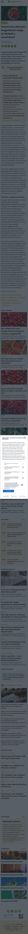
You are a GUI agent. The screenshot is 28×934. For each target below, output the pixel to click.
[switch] (22, 467)
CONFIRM (8, 491)
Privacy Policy (22, 496)
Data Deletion (6, 496)
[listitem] (14, 464)
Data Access (14, 496)
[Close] (25, 438)
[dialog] (14, 467)
